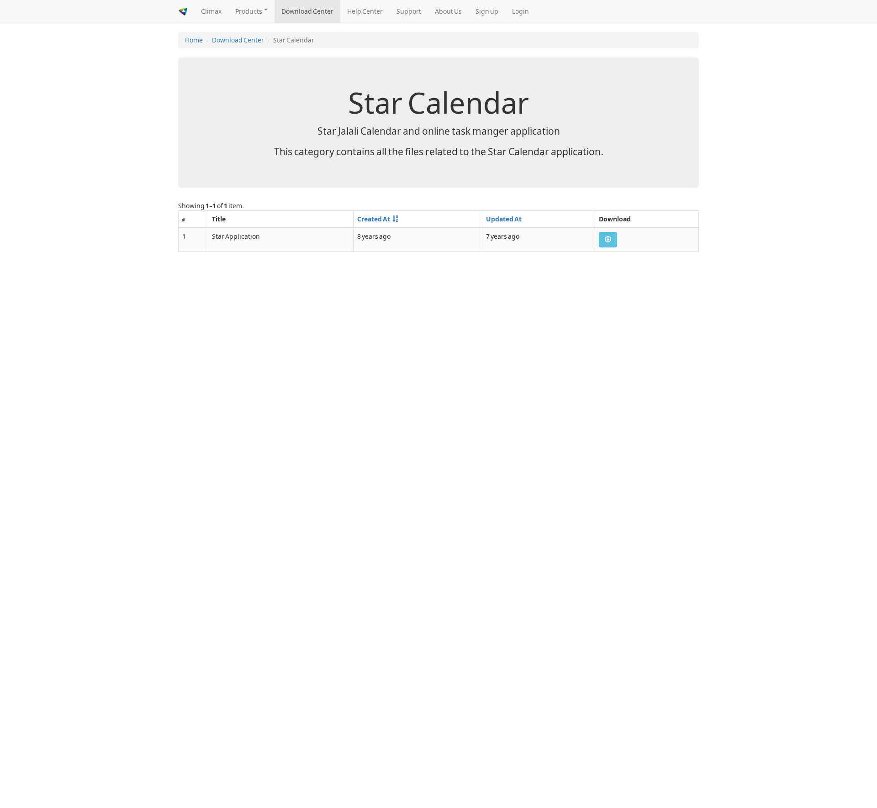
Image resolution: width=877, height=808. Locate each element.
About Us (448, 11)
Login (520, 11)
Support (408, 11)
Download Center (307, 11)
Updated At (504, 219)
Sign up (486, 11)
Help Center (365, 11)
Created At (373, 219)
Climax (211, 11)
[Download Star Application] (608, 239)
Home (194, 40)
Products (249, 11)
